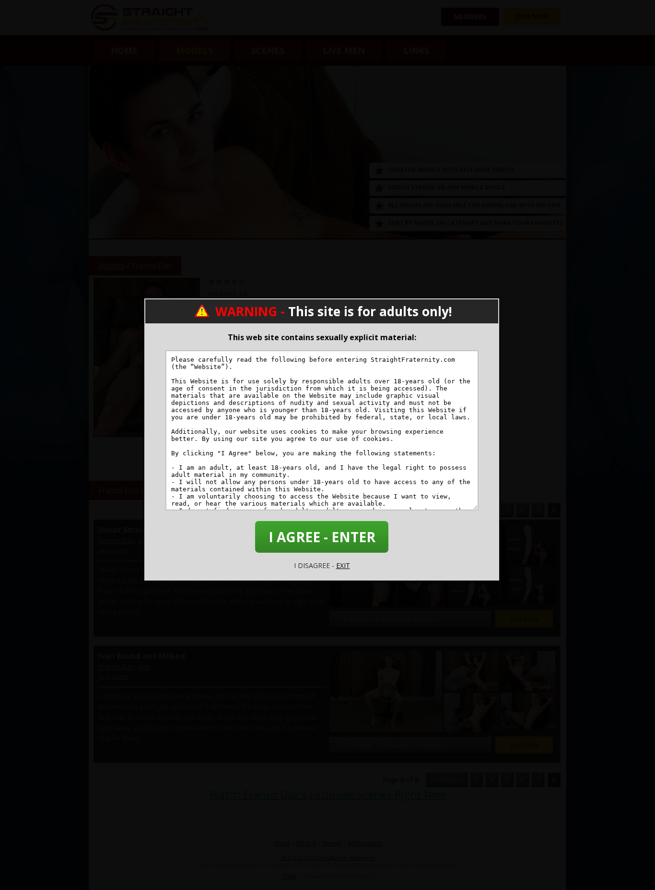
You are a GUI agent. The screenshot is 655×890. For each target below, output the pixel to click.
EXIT (343, 565)
